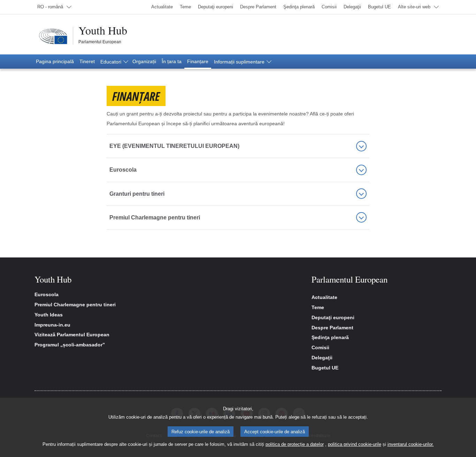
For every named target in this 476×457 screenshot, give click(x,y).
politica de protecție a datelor (295, 444)
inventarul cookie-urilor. (410, 444)
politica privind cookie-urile (354, 444)
